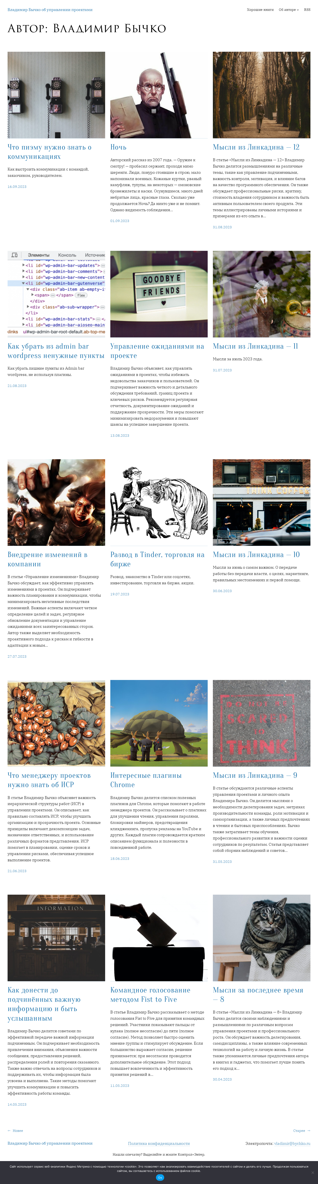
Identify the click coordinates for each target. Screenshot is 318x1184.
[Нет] (312, 1172)
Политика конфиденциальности (159, 1143)
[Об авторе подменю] (298, 10)
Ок (160, 1177)
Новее (15, 1130)
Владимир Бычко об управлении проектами (50, 9)
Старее (301, 1130)
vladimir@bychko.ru (292, 1143)
